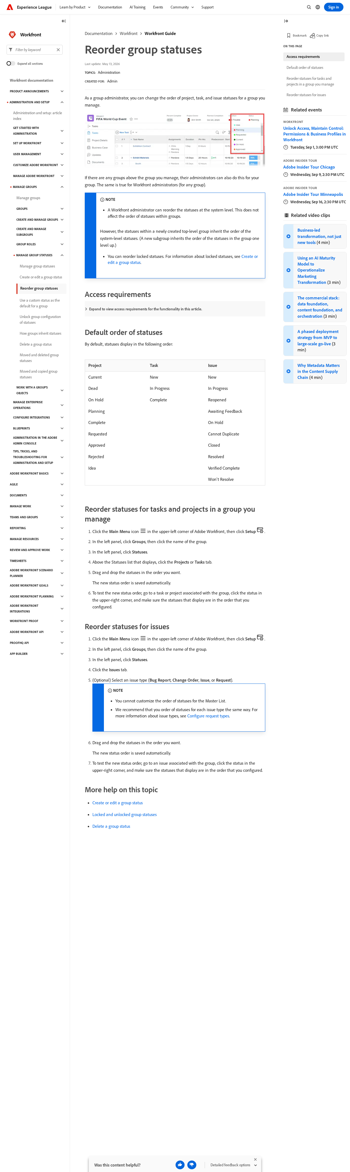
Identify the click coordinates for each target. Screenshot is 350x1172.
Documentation (99, 33)
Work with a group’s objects (32, 390)
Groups (22, 209)
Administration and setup (29, 102)
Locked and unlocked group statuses (124, 814)
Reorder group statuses (39, 288)
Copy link (322, 35)
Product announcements (29, 91)
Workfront (129, 33)
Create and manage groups (37, 220)
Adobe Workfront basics (29, 473)
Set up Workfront (27, 143)
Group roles (26, 244)
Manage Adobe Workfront (33, 176)
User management (27, 154)
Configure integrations (31, 417)
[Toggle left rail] (64, 21)
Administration (109, 72)
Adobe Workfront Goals (29, 585)
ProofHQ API (19, 643)
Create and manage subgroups (31, 232)
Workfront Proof (24, 621)
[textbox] (35, 50)
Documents (18, 495)
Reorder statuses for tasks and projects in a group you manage (310, 81)
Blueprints (21, 428)
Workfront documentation (31, 80)
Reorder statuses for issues (306, 94)
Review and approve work (30, 550)
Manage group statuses (34, 255)
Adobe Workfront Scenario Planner (31, 573)
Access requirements (303, 56)
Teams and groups (24, 517)
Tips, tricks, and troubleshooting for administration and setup (33, 457)
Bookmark (300, 35)
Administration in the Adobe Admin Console (35, 440)
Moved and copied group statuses (38, 374)
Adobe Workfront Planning (32, 596)
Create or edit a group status (117, 802)
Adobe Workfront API (26, 632)
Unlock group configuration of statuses (40, 319)
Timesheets (18, 561)
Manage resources (24, 539)
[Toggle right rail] (286, 21)
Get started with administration (26, 131)
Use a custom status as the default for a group (40, 303)
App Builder (19, 654)
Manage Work (20, 506)
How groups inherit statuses (40, 333)
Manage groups (25, 187)
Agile (14, 484)
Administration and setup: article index (37, 115)
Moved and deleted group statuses (39, 357)
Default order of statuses (305, 67)
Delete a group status (111, 826)
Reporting (18, 528)
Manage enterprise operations (28, 405)
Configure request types (208, 715)
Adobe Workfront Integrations (24, 608)
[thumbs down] (191, 1165)
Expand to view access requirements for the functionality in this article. (145, 309)
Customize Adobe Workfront (35, 165)
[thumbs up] (180, 1165)
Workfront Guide (160, 33)
